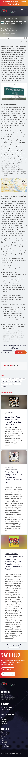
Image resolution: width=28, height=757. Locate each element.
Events (3, 736)
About (3, 740)
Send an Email (5, 709)
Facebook (4, 719)
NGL (20, 381)
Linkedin (3, 721)
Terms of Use (5, 746)
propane (4, 386)
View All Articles (14, 646)
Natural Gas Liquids (8, 33)
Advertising (4, 742)
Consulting (4, 738)
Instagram (4, 723)
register (12, 365)
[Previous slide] (24, 38)
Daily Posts (4, 732)
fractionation (22, 378)
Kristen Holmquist (13, 484)
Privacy (3, 744)
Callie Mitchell (13, 31)
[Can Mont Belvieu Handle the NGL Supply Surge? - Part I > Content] (14, 100)
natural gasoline (14, 381)
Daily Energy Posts (7, 18)
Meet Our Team (8, 669)
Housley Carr (12, 572)
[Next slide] (27, 38)
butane (3, 378)
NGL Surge (4, 384)
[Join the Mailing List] (25, 42)
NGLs (10, 384)
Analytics (4, 734)
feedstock (14, 378)
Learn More (20, 352)
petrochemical (16, 384)
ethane (8, 378)
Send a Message (8, 674)
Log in (7, 352)
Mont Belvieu (5, 381)
